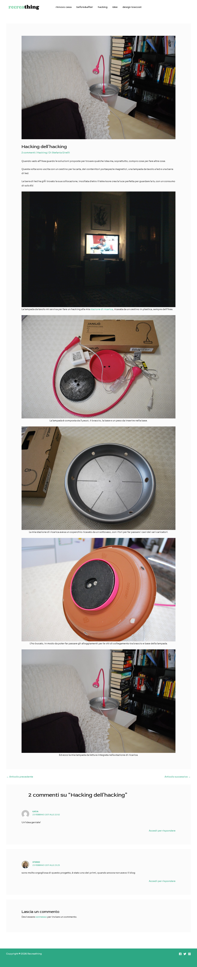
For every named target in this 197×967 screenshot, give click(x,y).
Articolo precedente (19, 776)
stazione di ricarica (101, 309)
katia (35, 811)
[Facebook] (180, 954)
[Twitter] (184, 954)
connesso (41, 916)
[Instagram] (189, 954)
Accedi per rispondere (162, 830)
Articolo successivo (178, 776)
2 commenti (28, 152)
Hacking (42, 152)
